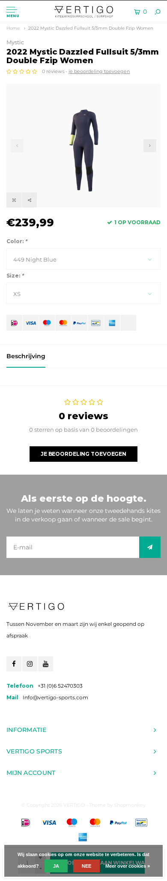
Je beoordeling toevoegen (83, 454)
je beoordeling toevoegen (99, 71)
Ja (56, 866)
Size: (15, 275)
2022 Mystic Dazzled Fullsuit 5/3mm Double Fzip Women (90, 28)
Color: (16, 241)
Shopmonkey (130, 805)
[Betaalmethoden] (14, 323)
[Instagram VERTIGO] (29, 663)
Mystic (15, 42)
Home (13, 28)
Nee (86, 866)
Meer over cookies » (127, 866)
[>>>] (150, 547)
